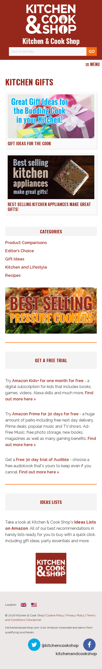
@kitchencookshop (60, 645)
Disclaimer (34, 620)
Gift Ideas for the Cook (29, 143)
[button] (51, 310)
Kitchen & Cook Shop (51, 41)
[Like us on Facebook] (89, 644)
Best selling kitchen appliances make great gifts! (49, 206)
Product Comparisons (26, 242)
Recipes (13, 275)
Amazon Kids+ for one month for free (47, 380)
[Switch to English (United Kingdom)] (23, 604)
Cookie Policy (55, 615)
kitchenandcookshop (76, 653)
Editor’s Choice (19, 250)
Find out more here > (39, 472)
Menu (94, 64)
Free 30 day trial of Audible (42, 459)
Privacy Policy (75, 615)
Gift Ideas (14, 259)
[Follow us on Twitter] (34, 644)
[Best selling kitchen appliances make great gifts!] (51, 197)
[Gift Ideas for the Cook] (51, 137)
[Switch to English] (34, 604)
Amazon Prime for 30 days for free (45, 414)
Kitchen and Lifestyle (26, 267)
